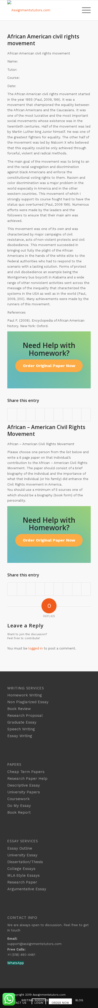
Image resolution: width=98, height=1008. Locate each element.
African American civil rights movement (43, 40)
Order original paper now (49, 365)
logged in (35, 648)
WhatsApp (15, 963)
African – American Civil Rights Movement (46, 430)
